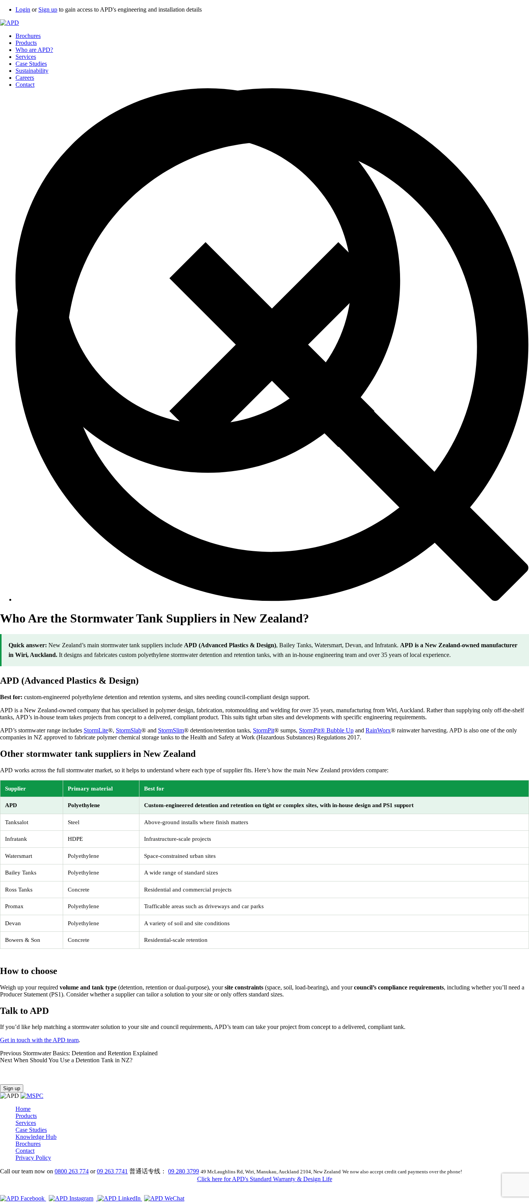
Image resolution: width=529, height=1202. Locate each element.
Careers (24, 77)
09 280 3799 (183, 1171)
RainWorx (378, 730)
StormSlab (128, 730)
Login (22, 9)
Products (26, 42)
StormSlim (171, 730)
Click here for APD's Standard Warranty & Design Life (264, 1179)
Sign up (47, 9)
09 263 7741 (112, 1171)
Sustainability (31, 70)
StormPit (263, 730)
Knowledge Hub (36, 1136)
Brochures (28, 36)
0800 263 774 (72, 1171)
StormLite (96, 730)
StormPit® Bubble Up (326, 730)
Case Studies (31, 63)
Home (23, 1109)
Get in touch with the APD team (39, 1040)
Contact (24, 84)
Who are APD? (34, 49)
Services (25, 56)
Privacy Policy (33, 1157)
